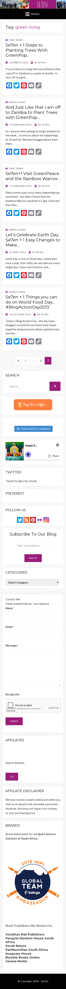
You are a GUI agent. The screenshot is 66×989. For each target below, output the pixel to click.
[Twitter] (19, 519)
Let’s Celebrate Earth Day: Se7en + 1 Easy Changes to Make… (33, 239)
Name (10, 608)
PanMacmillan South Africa (27, 950)
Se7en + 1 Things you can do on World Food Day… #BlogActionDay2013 (31, 302)
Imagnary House (18, 953)
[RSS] (26, 519)
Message (12, 645)
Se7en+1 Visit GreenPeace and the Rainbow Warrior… (33, 176)
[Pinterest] (33, 519)
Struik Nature (16, 946)
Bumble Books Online (23, 957)
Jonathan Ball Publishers (25, 934)
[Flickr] (39, 519)
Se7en (44, 981)
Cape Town (16, 40)
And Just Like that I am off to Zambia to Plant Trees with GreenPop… (33, 112)
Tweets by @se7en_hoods (21, 481)
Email (10, 626)
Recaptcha (12, 694)
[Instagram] (46, 519)
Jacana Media (16, 961)
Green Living (17, 102)
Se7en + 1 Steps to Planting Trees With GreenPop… (27, 50)
